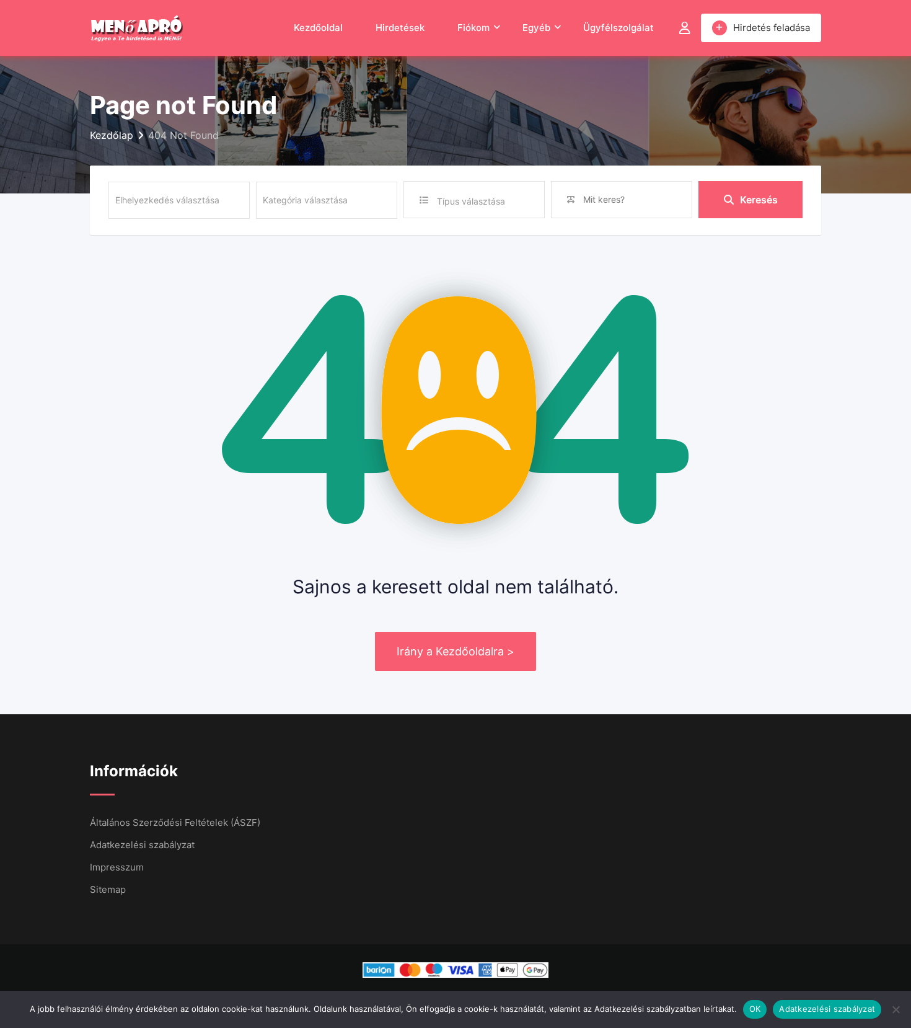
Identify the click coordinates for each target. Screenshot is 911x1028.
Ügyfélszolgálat (618, 27)
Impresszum (117, 867)
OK (755, 1009)
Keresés (759, 199)
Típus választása (471, 201)
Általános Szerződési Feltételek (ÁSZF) (175, 822)
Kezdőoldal (318, 27)
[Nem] (895, 1009)
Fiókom (473, 27)
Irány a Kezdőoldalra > (455, 651)
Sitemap (108, 889)
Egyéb (536, 27)
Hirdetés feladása (771, 27)
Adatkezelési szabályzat (142, 845)
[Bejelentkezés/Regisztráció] (684, 28)
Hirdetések (400, 27)
